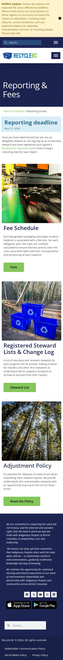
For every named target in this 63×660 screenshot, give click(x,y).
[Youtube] (40, 594)
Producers (19, 111)
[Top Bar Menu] (56, 42)
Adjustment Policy (27, 465)
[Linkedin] (54, 594)
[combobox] (22, 42)
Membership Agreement (16, 148)
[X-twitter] (34, 594)
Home (7, 111)
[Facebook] (27, 594)
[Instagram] (47, 594)
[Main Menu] (56, 55)
